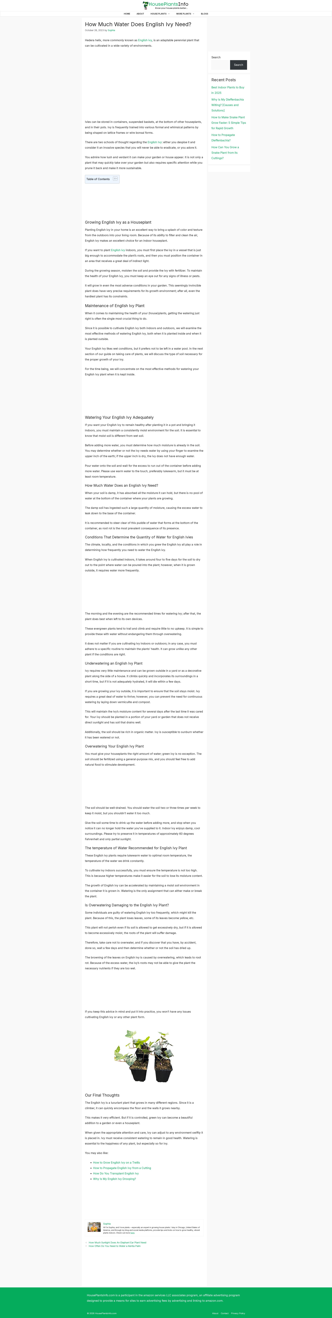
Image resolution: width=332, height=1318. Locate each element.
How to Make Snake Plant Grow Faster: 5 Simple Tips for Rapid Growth (228, 123)
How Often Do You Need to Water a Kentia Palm (115, 1246)
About (140, 13)
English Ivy (155, 142)
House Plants (159, 13)
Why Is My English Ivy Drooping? (114, 1179)
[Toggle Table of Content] (114, 178)
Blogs (204, 13)
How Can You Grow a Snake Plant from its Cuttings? (225, 153)
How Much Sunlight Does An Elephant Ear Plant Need (117, 1242)
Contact (225, 1313)
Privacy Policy (238, 1313)
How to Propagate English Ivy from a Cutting (122, 1168)
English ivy (145, 40)
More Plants (183, 13)
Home (127, 13)
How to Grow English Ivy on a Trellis (116, 1162)
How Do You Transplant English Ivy (116, 1173)
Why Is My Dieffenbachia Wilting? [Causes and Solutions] (227, 105)
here (132, 1233)
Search (216, 57)
